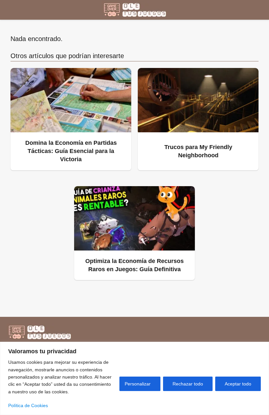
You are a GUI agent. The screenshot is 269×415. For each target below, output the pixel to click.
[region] (134, 378)
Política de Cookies (28, 405)
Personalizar (138, 383)
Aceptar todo (238, 383)
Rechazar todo (188, 383)
